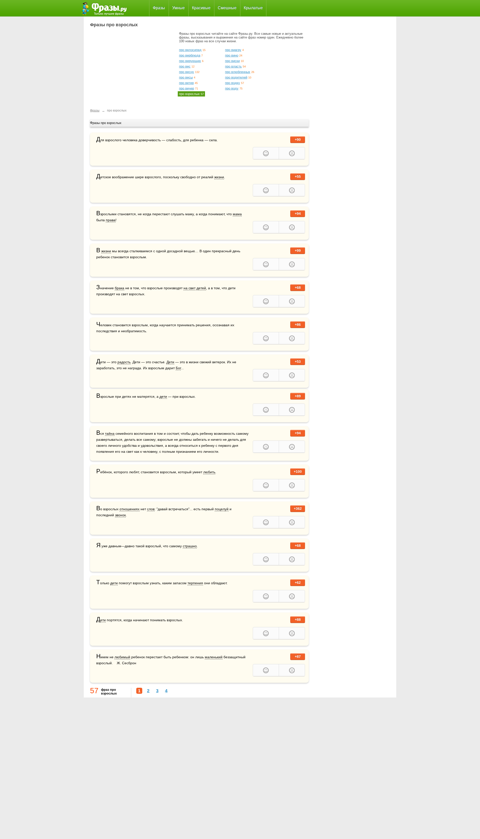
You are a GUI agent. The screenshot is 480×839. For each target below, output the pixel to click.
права (111, 220)
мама (237, 214)
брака (119, 288)
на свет (190, 288)
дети (163, 396)
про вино (231, 55)
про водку (232, 83)
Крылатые (253, 8)
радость (124, 362)
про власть (233, 66)
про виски (232, 61)
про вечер (186, 88)
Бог (178, 368)
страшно (190, 546)
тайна (109, 434)
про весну (186, 72)
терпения (195, 583)
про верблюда (189, 55)
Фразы (159, 8)
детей (201, 288)
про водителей (236, 77)
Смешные (227, 8)
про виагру (233, 50)
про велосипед (190, 50)
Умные (178, 8)
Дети (170, 362)
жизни (219, 177)
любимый (122, 657)
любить (209, 472)
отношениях (130, 509)
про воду (231, 88)
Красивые (201, 8)
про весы (186, 77)
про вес (184, 66)
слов (150, 509)
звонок (120, 515)
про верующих (190, 61)
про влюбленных (237, 72)
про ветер (186, 83)
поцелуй (221, 509)
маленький (213, 657)
